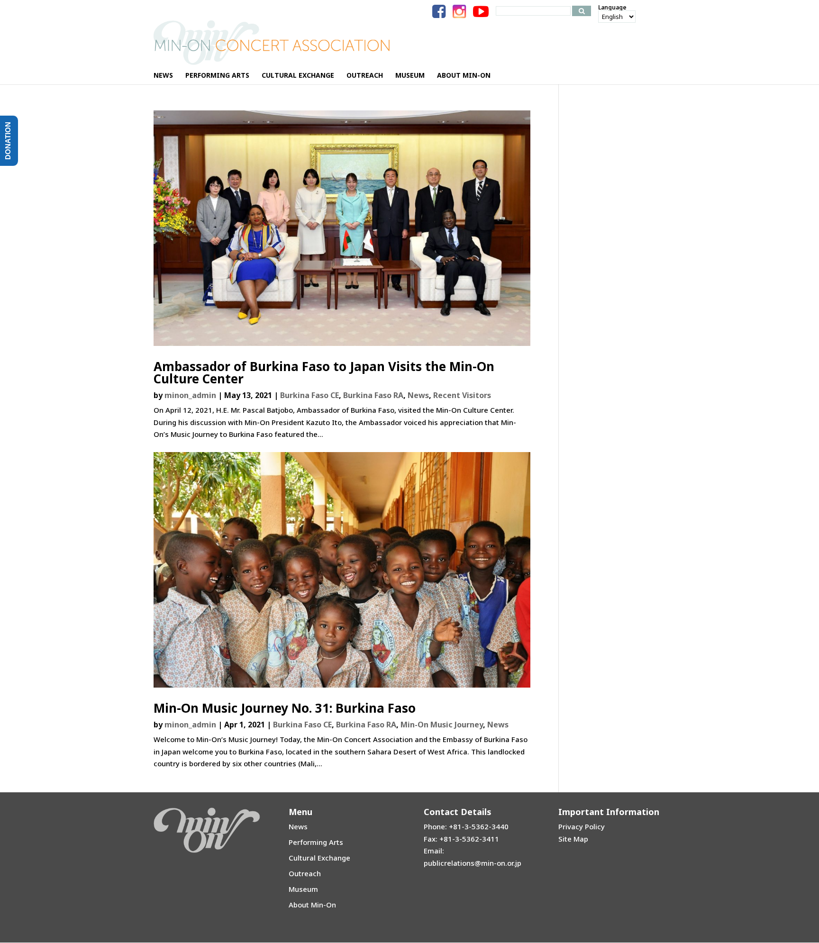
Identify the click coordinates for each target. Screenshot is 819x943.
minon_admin (190, 395)
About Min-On (312, 904)
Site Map (573, 838)
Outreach (305, 873)
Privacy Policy (581, 826)
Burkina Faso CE (309, 395)
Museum (303, 889)
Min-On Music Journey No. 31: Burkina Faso (285, 707)
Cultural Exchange (319, 857)
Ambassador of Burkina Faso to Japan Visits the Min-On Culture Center (324, 372)
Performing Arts (316, 842)
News (418, 395)
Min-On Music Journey (441, 724)
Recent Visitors (462, 395)
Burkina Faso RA (373, 395)
